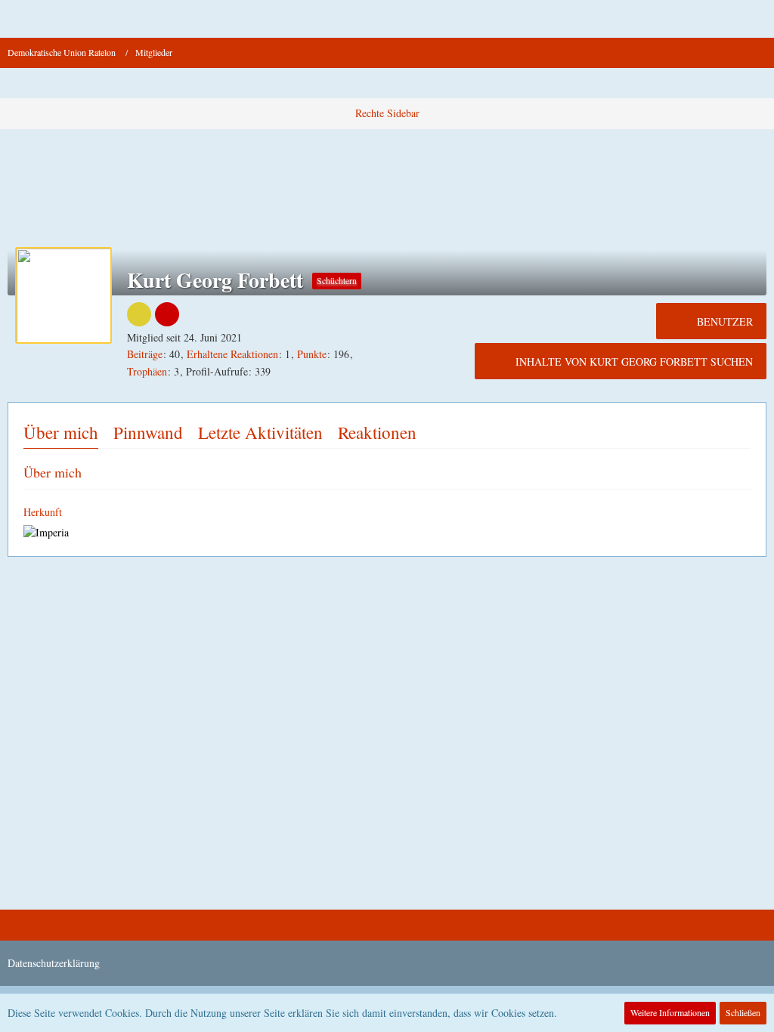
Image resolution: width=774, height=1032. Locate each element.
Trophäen (147, 371)
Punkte (312, 354)
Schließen (743, 1012)
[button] (20, 19)
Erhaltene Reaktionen (232, 354)
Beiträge (145, 354)
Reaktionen (377, 432)
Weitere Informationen (670, 1012)
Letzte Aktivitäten (260, 432)
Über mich (60, 432)
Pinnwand (148, 432)
